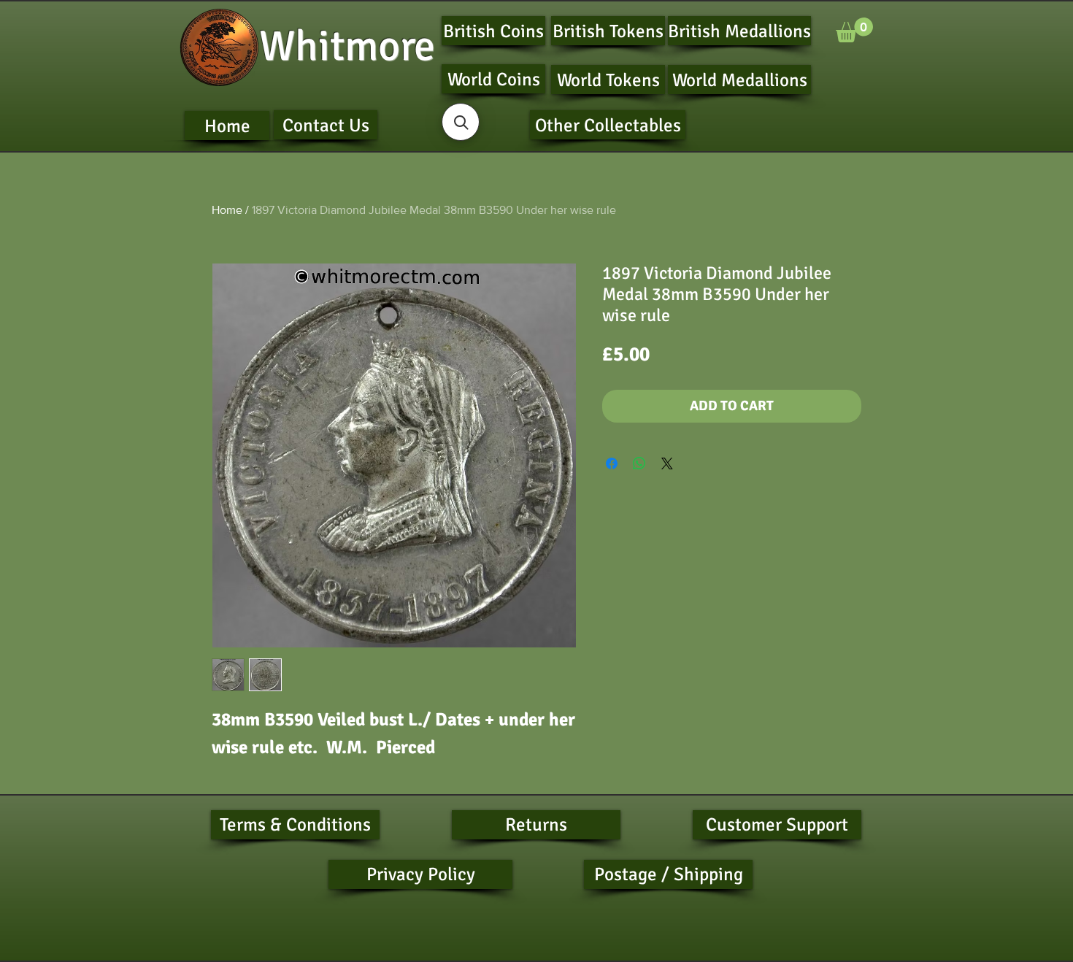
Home (227, 210)
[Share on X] (667, 463)
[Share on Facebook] (611, 463)
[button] (854, 30)
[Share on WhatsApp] (639, 463)
